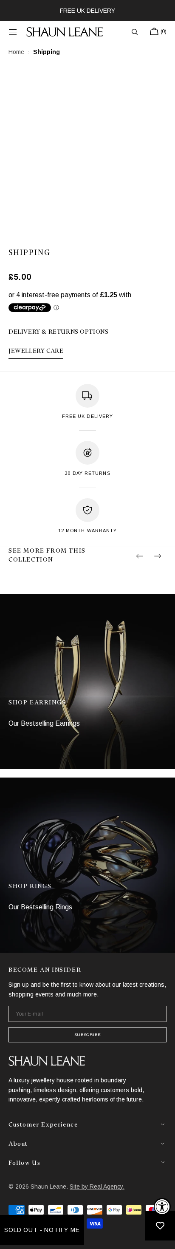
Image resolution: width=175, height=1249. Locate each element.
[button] (12, 32)
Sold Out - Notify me (42, 1229)
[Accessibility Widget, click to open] (162, 1206)
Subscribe (87, 1034)
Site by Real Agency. (97, 1186)
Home (16, 51)
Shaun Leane (48, 1186)
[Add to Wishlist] (160, 1225)
